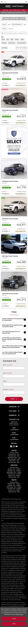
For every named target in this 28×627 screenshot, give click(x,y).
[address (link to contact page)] (1, 1)
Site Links (13, 411)
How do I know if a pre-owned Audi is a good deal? (13, 319)
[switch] (26, 1)
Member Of (13, 415)
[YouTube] (16, 446)
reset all (11, 28)
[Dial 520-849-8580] (5, 1)
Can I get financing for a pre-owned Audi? (11, 332)
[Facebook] (11, 446)
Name (7, 365)
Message (8, 389)
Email (7, 373)
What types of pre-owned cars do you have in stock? (12, 326)
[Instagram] (14, 446)
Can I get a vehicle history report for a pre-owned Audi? (12, 353)
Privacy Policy (19, 614)
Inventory (13, 406)
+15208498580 (14, 429)
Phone (4, 381)
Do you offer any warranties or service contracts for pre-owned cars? (12, 339)
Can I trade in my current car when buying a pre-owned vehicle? (13, 346)
